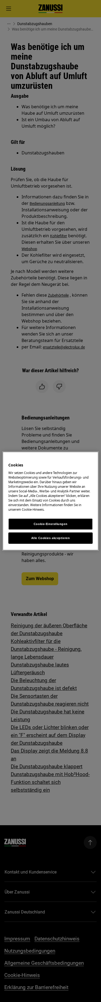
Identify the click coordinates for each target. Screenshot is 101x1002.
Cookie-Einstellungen (50, 524)
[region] (50, 501)
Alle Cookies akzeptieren (50, 538)
